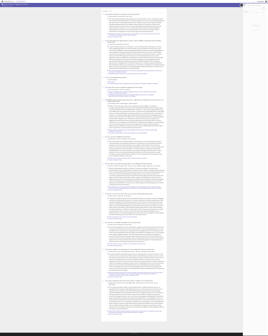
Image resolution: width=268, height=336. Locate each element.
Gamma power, (141, 130)
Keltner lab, (155, 33)
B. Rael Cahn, (112, 44)
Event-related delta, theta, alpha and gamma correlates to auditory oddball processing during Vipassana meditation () (134, 41)
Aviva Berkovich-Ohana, (114, 103)
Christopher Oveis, (123, 166)
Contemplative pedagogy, (128, 91)
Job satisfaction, (151, 311)
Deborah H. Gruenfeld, (122, 139)
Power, (155, 91)
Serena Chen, (121, 196)
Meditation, (152, 70)
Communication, (122, 187)
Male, (158, 33)
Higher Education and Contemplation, (116, 96)
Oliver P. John (129, 16)
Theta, (116, 72)
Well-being (135, 217)
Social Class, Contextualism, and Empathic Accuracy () (123, 222)
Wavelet (124, 72)
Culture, (125, 272)
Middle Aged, (111, 312)
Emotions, (133, 33)
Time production (118, 131)
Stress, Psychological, (142, 188)
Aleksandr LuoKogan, (141, 166)
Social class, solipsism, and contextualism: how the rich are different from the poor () (130, 249)
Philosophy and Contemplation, (140, 83)
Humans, (141, 33)
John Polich (126, 44)
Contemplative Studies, (117, 91)
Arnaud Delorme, (119, 44)
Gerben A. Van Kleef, (113, 166)
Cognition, (111, 158)
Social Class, (120, 243)
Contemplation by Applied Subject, (115, 73)
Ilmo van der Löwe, (132, 166)
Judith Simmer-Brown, (114, 89)
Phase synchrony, (158, 70)
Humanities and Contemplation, (129, 94)
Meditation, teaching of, (149, 91)
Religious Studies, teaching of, (115, 93)
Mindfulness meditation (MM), (151, 130)
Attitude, (121, 272)
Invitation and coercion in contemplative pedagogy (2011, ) (124, 87)
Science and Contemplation (141, 73)
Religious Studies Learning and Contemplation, (144, 94)
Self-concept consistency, (127, 217)
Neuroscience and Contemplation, (129, 73)
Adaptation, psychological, (114, 272)
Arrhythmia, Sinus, (115, 187)
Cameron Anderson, (113, 16)
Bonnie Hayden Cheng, (130, 283)
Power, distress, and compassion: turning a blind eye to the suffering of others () (129, 163)
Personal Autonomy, (113, 273)
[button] (266, 1)
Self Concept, (154, 273)
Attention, (111, 130)
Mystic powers (112, 82)
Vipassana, (120, 72)
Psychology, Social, (147, 273)
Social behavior (143, 158)
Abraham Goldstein (133, 103)
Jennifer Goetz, (150, 166)
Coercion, (111, 91)
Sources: (4, 6)
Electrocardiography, (131, 187)
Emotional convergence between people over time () (123, 14)
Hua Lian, (156, 283)
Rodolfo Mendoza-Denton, (129, 251)
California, (118, 311)
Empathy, (142, 187)
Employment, (128, 311)
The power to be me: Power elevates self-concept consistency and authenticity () (129, 194)
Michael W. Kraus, (113, 196)
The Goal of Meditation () (116, 77)
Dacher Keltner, (122, 16)
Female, (137, 33)
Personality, (111, 35)
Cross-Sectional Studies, (126, 33)
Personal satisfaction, (121, 273)
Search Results (9, 6)
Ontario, (116, 312)
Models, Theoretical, (156, 272)
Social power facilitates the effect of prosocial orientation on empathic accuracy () (130, 280)
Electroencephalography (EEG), (118, 70)
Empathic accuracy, (127, 243)
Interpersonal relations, (147, 33)
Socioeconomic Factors (133, 275)
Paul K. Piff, (120, 251)
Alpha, (110, 70)
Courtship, (118, 33)
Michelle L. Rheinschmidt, (142, 251)
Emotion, (111, 243)
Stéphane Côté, (121, 224)
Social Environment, (125, 275)
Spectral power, (112, 72)
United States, (153, 188)
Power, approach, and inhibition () (118, 137)
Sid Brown (127, 89)
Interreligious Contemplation (152, 83)
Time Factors (134, 35)
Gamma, (126, 70)
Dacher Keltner (157, 166)
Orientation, (120, 312)
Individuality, (134, 272)
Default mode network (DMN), (119, 130)
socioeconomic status (141, 243)
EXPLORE (259, 1)
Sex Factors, (124, 35)
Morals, (161, 272)
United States (124, 93)
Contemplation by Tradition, (128, 83)
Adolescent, (111, 33)
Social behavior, (134, 188)
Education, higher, (137, 91)
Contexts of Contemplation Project (115, 36)
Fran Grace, (122, 89)
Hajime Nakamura (113, 79)
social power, (134, 243)
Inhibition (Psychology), (122, 158)
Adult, (115, 33)
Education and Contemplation (130, 96)
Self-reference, (112, 131)
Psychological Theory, (139, 273)
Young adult (159, 188)
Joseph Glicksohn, (124, 103)
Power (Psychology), (118, 35)
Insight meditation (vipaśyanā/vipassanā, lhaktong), (139, 70)
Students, (129, 35)
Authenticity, (111, 217)
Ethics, (142, 91)
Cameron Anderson (131, 139)
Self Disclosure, (127, 188)
